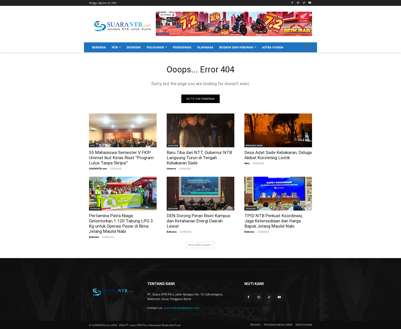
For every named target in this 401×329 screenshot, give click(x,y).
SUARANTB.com (98, 168)
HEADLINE (173, 145)
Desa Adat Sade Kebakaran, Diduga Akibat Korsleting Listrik (278, 155)
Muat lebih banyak (199, 245)
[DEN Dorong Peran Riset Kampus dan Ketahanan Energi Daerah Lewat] (200, 194)
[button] (307, 47)
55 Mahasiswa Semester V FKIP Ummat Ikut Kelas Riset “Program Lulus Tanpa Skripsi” (121, 157)
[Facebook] (292, 3)
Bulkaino (94, 236)
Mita (247, 163)
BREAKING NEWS (254, 145)
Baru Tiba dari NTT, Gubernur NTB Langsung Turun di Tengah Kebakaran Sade (199, 157)
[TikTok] (303, 3)
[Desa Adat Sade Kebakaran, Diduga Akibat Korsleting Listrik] (278, 130)
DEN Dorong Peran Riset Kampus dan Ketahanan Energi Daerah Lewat (198, 221)
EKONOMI (95, 208)
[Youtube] (309, 3)
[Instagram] (298, 3)
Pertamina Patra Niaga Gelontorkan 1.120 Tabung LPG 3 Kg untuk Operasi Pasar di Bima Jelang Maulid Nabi (121, 223)
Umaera (171, 168)
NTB (92, 145)
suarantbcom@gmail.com (181, 308)
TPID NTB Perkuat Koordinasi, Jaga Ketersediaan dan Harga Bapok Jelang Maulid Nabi (273, 221)
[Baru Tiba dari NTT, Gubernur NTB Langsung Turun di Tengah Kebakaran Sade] (200, 130)
